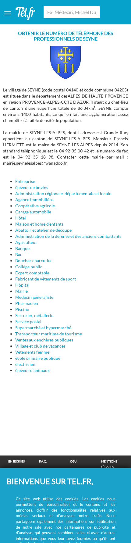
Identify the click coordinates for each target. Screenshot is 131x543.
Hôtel (20, 217)
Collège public (28, 266)
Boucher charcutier (33, 260)
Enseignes (16, 461)
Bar (18, 254)
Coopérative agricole (35, 205)
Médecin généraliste (34, 297)
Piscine (22, 309)
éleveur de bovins (31, 187)
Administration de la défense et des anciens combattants (68, 236)
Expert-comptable (32, 272)
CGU (73, 461)
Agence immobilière (34, 199)
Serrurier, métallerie (34, 315)
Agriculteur (26, 242)
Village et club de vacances (40, 345)
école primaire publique (37, 358)
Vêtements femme (32, 352)
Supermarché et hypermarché (43, 327)
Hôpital (22, 285)
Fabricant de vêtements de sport (45, 278)
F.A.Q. (43, 461)
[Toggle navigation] (7, 13)
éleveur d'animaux (32, 370)
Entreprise (25, 181)
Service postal (28, 321)
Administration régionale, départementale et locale (63, 193)
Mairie (21, 291)
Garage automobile (33, 211)
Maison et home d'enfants (39, 224)
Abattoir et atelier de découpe (43, 230)
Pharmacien (26, 303)
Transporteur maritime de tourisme (48, 333)
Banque (22, 248)
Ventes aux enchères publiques (44, 339)
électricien (25, 364)
